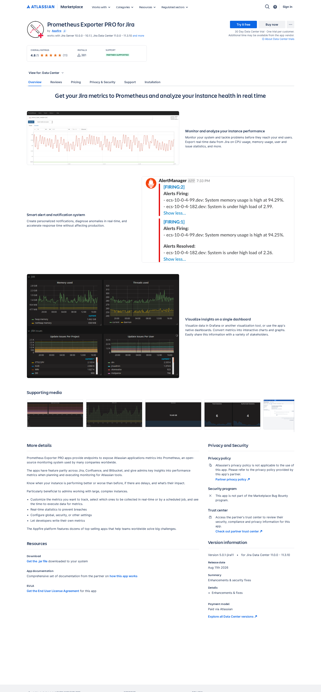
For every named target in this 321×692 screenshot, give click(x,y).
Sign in (287, 7)
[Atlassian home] (40, 7)
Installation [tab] (152, 82)
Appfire (56, 30)
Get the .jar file (37, 561)
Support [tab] (130, 82)
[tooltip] (64, 30)
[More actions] (290, 24)
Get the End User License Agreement (53, 591)
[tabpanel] (160, 358)
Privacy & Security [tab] (102, 82)
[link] (243, 24)
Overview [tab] (34, 82)
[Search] (267, 6)
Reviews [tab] (56, 82)
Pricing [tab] (76, 82)
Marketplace (71, 6)
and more (138, 35)
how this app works (123, 576)
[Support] (275, 6)
